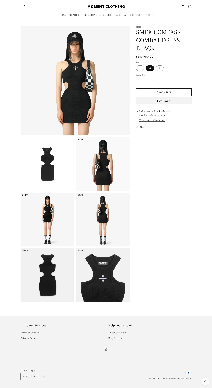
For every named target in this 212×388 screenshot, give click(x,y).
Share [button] (143, 127)
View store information (152, 120)
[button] (24, 6)
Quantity (140, 75)
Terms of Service (30, 332)
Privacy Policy (29, 338)
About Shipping (117, 332)
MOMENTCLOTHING (165, 378)
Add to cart (164, 91)
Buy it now (164, 100)
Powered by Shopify (182, 378)
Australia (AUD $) (32, 376)
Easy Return (115, 338)
